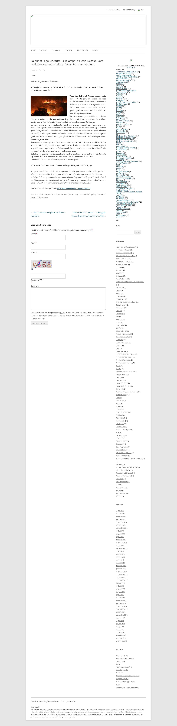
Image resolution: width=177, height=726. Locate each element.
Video (118, 217)
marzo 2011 (120, 632)
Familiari (119, 105)
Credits (95, 50)
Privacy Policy (82, 50)
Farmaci (119, 107)
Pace (118, 165)
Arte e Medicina (122, 78)
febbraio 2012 (121, 600)
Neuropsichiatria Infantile (126, 148)
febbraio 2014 (121, 540)
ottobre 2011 (120, 612)
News (71, 194)
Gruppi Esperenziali (123, 176)
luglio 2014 (120, 531)
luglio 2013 (120, 551)
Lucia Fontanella (122, 670)
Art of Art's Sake (122, 655)
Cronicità (119, 87)
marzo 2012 (120, 597)
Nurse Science (121, 156)
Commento (35, 286)
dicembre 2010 (121, 641)
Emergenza (120, 100)
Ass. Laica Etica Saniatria (125, 658)
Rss (141, 9)
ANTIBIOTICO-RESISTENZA (127, 77)
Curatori (68, 50)
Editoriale (119, 99)
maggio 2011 (120, 626)
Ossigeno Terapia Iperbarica (127, 161)
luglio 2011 (120, 621)
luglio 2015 (120, 511)
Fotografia (120, 117)
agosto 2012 (120, 583)
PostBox (119, 119)
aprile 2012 (120, 595)
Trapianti (119, 207)
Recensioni (120, 146)
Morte (118, 143)
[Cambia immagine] (32, 269)
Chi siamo (43, 50)
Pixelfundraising (129, 9)
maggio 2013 (120, 557)
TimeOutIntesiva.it (114, 9)
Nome (34, 234)
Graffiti (118, 114)
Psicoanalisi (120, 175)
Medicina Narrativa (123, 139)
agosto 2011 (120, 618)
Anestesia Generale (123, 75)
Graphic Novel (121, 129)
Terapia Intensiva (123, 200)
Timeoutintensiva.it (123, 205)
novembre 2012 (122, 574)
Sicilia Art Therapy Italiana (125, 681)
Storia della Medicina (124, 188)
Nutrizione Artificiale (124, 158)
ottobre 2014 (120, 525)
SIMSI (118, 684)
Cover (118, 85)
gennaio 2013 (121, 568)
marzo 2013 (120, 563)
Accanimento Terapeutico (126, 72)
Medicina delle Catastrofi (125, 136)
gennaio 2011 (121, 638)
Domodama (120, 661)
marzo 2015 (120, 513)
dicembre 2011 (121, 606)
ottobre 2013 (120, 545)
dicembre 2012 (121, 571)
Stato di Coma (121, 187)
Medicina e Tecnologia (125, 138)
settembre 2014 (122, 528)
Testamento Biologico (125, 203)
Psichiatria (120, 197)
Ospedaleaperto (122, 679)
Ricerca (119, 180)
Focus (118, 112)
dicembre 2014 (121, 522)
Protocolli (120, 173)
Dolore (119, 95)
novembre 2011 (122, 609)
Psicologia (120, 198)
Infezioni (119, 122)
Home (33, 50)
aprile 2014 (120, 537)
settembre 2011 (122, 615)
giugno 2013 (120, 554)
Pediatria (119, 166)
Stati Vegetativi (122, 185)
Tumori (119, 210)
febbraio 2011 (121, 635)
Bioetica (119, 83)
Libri (117, 127)
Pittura (118, 168)
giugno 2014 (120, 534)
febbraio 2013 (121, 566)
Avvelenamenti (62, 194)
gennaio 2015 (121, 519)
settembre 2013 (122, 548)
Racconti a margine (123, 178)
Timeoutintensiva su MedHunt (127, 687)
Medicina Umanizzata (124, 141)
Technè (119, 195)
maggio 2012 (120, 592)
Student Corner (122, 190)
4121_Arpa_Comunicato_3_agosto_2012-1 (73, 188)
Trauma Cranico (122, 209)
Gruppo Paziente (122, 121)
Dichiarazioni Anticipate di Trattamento (126, 91)
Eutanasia (120, 153)
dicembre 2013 (121, 542)
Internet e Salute (122, 124)
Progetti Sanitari (122, 171)
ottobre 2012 (120, 577)
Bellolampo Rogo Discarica (94, 194)
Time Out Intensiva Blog (39, 702)
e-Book (119, 97)
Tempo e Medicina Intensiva (127, 202)
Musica (119, 144)
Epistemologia (121, 104)
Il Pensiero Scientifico (124, 667)
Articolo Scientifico (123, 80)
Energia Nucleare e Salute (126, 102)
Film (117, 109)
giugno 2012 (120, 589)
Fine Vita (119, 110)
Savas (45, 197)
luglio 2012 (120, 586)
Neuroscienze (121, 149)
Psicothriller (120, 131)
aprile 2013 (120, 560)
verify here (131, 67)
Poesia (118, 170)
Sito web (34, 252)
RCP (117, 134)
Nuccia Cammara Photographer (127, 676)
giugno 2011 (120, 624)
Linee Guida (120, 132)
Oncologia (120, 160)
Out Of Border (121, 163)
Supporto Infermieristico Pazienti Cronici (129, 193)
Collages (119, 116)
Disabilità (119, 94)
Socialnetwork (121, 181)
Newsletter (120, 154)
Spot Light (120, 183)
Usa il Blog (56, 50)
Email (33, 243)
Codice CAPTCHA (37, 280)
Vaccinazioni (121, 212)
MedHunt (119, 673)
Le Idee (119, 126)
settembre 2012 (122, 580)
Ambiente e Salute (123, 73)
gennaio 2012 (121, 603)
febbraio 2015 (121, 516)
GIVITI (118, 664)
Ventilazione (121, 215)
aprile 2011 (120, 629)
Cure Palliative (121, 89)
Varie (118, 214)
